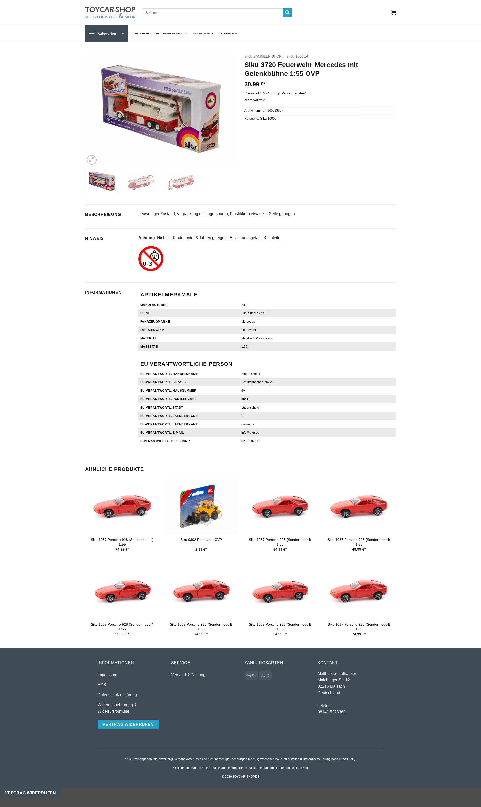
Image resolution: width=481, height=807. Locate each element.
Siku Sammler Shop (169, 33)
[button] (393, 12)
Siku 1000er (297, 56)
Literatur (227, 33)
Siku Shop (141, 33)
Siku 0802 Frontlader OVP (201, 540)
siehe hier (301, 768)
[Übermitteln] (287, 12)
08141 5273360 (332, 712)
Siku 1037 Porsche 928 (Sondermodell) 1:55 (122, 542)
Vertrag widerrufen (30, 793)
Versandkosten (293, 93)
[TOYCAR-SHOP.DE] (110, 12)
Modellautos (203, 33)
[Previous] (94, 109)
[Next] (227, 109)
